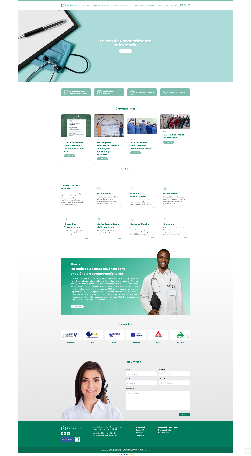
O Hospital (87, 5)
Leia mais (69, 155)
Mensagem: (130, 389)
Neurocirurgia (170, 193)
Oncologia (168, 224)
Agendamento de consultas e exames (78, 92)
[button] (20, 46)
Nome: (128, 369)
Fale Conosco (152, 5)
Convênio (115, 5)
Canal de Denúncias (171, 5)
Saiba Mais (125, 51)
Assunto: (161, 378)
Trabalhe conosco (177, 92)
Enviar (184, 414)
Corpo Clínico (98, 5)
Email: (128, 378)
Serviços (107, 5)
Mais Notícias (125, 169)
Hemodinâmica (105, 193)
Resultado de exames (109, 92)
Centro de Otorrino (139, 224)
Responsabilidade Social (168, 427)
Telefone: (162, 369)
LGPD (160, 5)
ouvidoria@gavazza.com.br (107, 435)
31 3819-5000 (100, 433)
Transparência (164, 430)
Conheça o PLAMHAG (145, 92)
